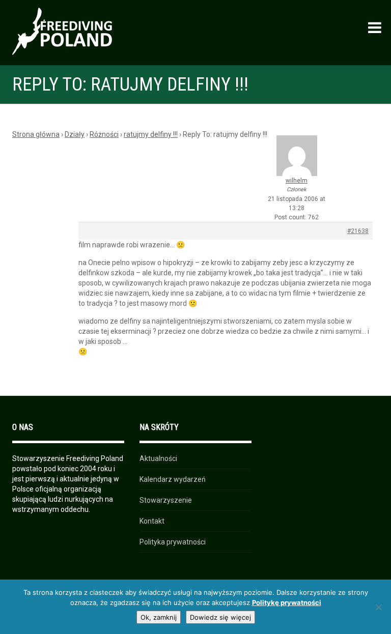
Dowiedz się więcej (220, 617)
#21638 (358, 231)
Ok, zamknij (159, 617)
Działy (75, 134)
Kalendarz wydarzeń (172, 479)
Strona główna (36, 134)
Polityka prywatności (172, 542)
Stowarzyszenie (165, 500)
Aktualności (158, 458)
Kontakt (151, 521)
